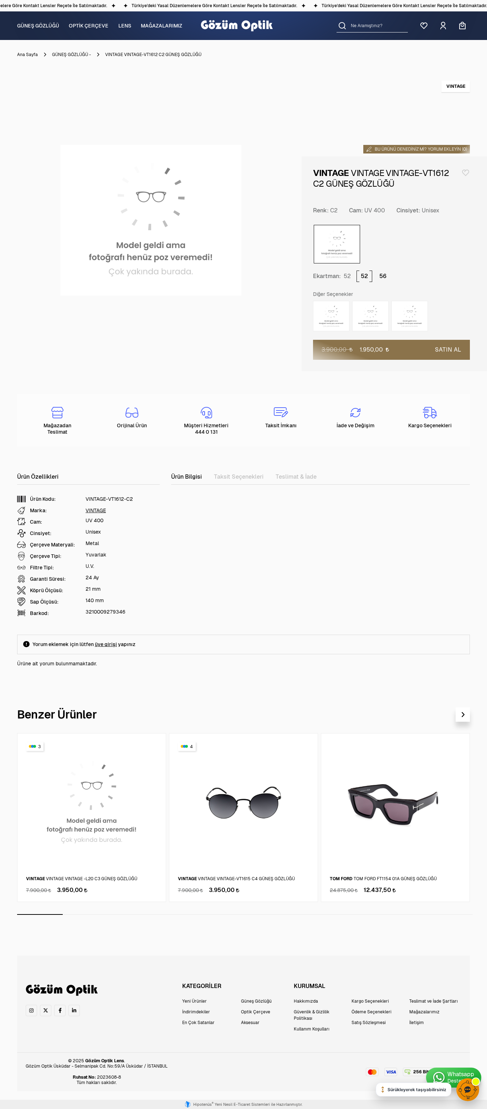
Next (463, 714)
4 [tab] (176, 914)
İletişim (416, 1022)
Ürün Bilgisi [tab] (186, 476)
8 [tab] (359, 914)
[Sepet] (462, 25)
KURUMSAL (309, 986)
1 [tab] (40, 914)
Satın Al (448, 349)
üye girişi (106, 644)
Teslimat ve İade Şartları (433, 1001)
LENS (124, 26)
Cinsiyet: (408, 210)
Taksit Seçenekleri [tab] (238, 476)
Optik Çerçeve (255, 1011)
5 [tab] (222, 914)
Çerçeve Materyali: (52, 545)
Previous (446, 714)
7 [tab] (313, 914)
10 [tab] (450, 914)
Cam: (356, 210)
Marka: (38, 510)
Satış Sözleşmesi (369, 1022)
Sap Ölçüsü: (44, 602)
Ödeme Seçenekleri (371, 1011)
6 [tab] (268, 914)
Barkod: (39, 613)
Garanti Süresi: (48, 579)
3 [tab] (131, 914)
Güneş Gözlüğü (256, 1001)
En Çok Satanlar (198, 1022)
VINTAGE (96, 510)
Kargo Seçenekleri (370, 1001)
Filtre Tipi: (42, 567)
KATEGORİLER (201, 986)
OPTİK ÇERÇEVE (88, 26)
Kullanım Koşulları (311, 1029)
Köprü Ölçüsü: (46, 590)
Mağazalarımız (424, 1011)
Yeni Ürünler (194, 1001)
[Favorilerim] (423, 25)
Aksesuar (250, 1022)
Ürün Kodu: (43, 499)
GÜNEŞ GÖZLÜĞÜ (38, 26)
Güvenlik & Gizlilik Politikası (311, 1015)
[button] (342, 25)
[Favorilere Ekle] (466, 173)
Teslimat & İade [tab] (296, 476)
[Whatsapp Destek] (453, 1078)
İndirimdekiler (196, 1011)
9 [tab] (404, 914)
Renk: (321, 210)
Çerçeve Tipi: (45, 556)
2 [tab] (85, 914)
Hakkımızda (306, 1001)
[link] (31, 1010)
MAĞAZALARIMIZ (161, 26)
